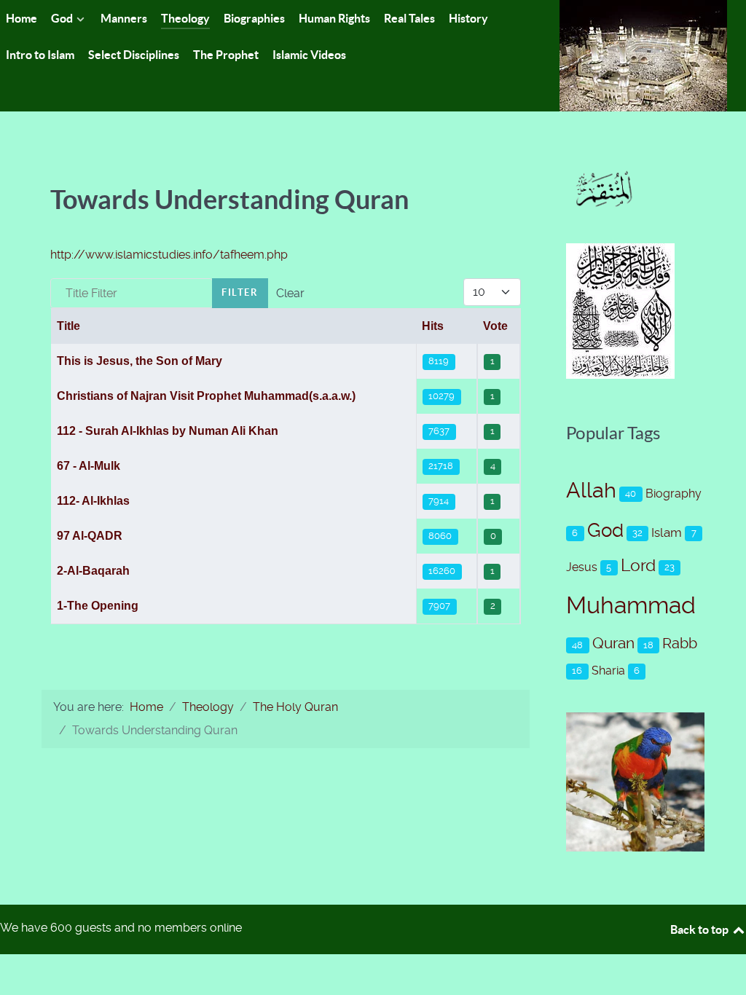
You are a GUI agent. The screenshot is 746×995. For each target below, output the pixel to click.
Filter (240, 292)
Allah (591, 490)
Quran (613, 643)
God (605, 530)
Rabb (679, 643)
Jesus (581, 567)
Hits (433, 326)
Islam (666, 532)
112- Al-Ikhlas (93, 501)
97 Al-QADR (89, 536)
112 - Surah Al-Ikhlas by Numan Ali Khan (167, 431)
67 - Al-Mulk (88, 466)
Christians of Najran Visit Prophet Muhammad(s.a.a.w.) (206, 396)
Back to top (700, 929)
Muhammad (631, 605)
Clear (290, 293)
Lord (638, 565)
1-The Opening (97, 605)
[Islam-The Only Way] (643, 55)
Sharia (608, 670)
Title (68, 326)
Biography (673, 493)
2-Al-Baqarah (93, 571)
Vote (495, 326)
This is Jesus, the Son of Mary (139, 361)
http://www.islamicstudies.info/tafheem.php (169, 254)
